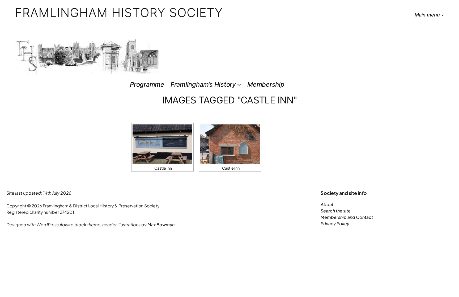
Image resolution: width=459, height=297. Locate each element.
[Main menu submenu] (442, 15)
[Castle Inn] (162, 144)
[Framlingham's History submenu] (239, 84)
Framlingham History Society (119, 12)
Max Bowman (161, 224)
